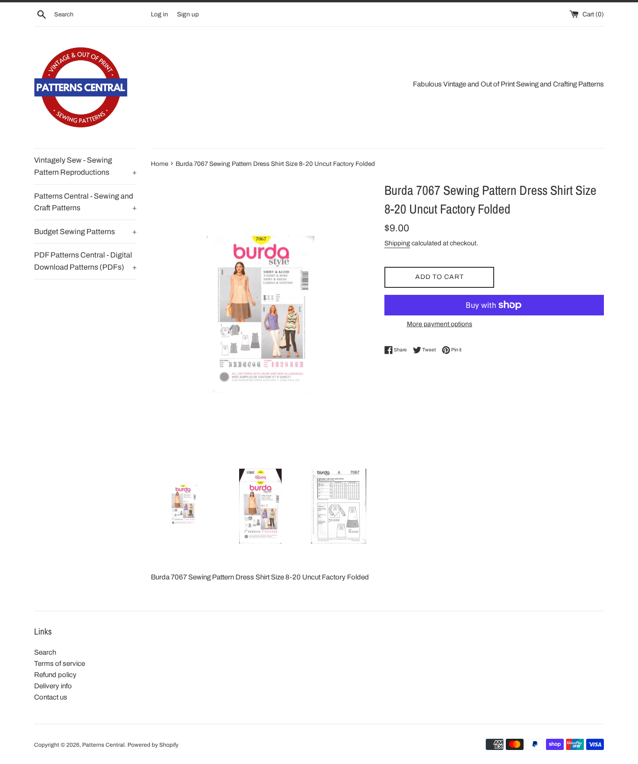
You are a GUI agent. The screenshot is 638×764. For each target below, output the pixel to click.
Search (45, 652)
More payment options (439, 324)
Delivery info (53, 686)
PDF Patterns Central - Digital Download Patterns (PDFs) (85, 261)
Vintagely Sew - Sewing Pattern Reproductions (85, 166)
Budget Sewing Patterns (85, 232)
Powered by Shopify (153, 745)
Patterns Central (103, 745)
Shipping (397, 243)
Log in (159, 14)
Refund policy (55, 674)
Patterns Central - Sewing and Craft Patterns (85, 202)
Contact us (50, 697)
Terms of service (59, 663)
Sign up (188, 14)
